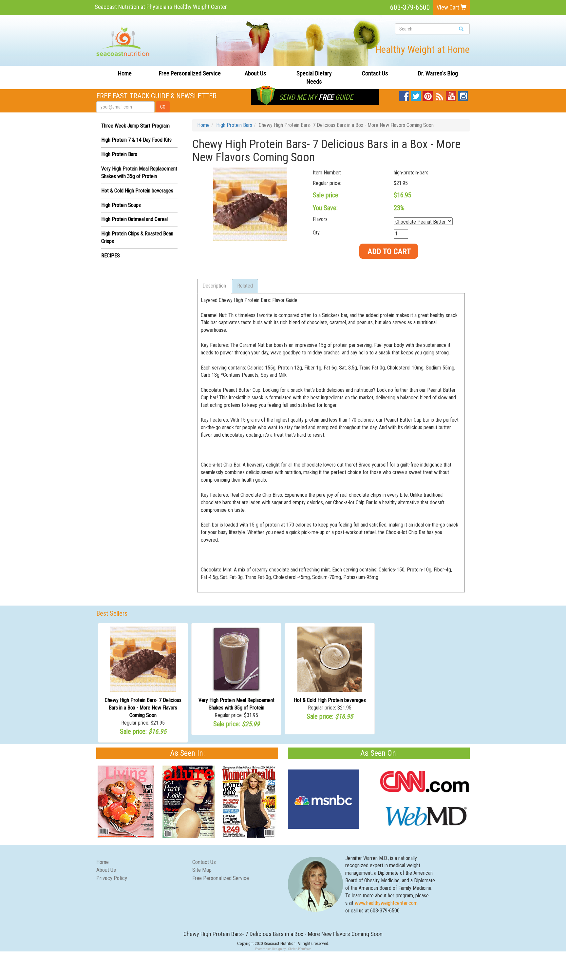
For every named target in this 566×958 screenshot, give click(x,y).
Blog (439, 94)
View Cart (449, 7)
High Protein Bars (119, 154)
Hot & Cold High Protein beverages (137, 191)
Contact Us (375, 73)
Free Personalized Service (190, 73)
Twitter (416, 94)
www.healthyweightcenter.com (386, 903)
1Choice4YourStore (298, 949)
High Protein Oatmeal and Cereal (134, 219)
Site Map (202, 870)
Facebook (404, 94)
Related (245, 286)
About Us (255, 73)
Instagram (463, 94)
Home (125, 73)
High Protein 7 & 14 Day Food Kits (136, 140)
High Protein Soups (121, 205)
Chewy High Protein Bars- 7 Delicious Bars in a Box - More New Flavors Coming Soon (143, 707)
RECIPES (110, 255)
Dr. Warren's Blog (438, 73)
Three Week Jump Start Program (135, 126)
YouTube (451, 94)
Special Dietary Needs (314, 77)
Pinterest (428, 94)
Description (214, 286)
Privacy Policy (111, 878)
